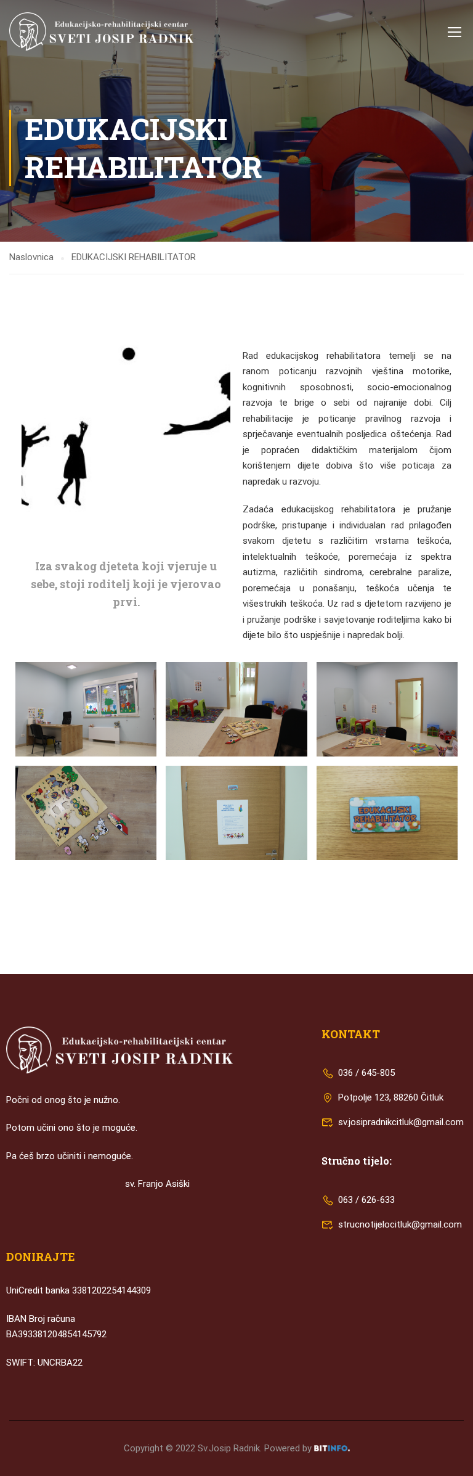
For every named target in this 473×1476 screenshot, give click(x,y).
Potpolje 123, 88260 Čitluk (389, 1097)
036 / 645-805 (365, 1072)
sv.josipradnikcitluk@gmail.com (401, 1122)
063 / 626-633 (365, 1199)
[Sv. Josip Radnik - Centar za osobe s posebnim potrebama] (101, 31)
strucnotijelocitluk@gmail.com (400, 1224)
